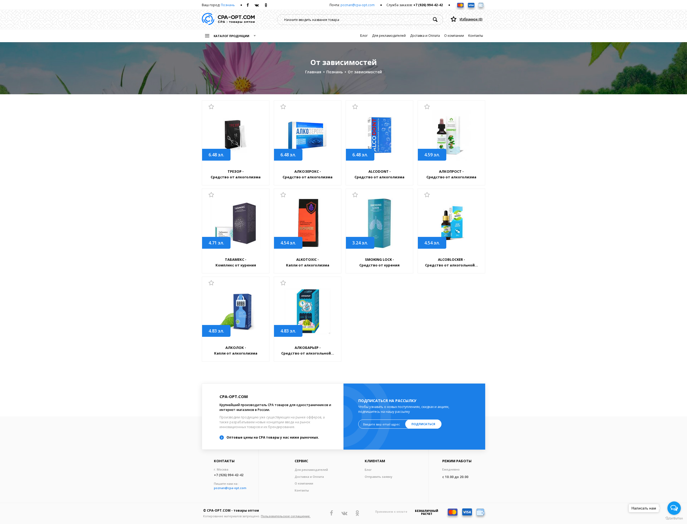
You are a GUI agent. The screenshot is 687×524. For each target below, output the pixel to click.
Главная (313, 71)
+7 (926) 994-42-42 (428, 5)
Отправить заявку (378, 477)
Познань (228, 5)
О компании (454, 35)
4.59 (432, 155)
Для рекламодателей (389, 35)
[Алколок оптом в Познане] (235, 311)
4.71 (216, 243)
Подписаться (423, 424)
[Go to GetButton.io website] (674, 518)
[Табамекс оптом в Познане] (235, 223)
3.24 (360, 243)
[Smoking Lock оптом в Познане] (379, 223)
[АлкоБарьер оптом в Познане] (307, 311)
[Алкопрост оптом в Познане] (451, 135)
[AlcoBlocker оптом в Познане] (451, 223)
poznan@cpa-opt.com (358, 5)
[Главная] (228, 19)
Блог (364, 35)
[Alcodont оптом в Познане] (379, 135)
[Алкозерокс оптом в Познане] (307, 135)
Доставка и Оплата (425, 35)
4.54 (288, 243)
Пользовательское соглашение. (285, 516)
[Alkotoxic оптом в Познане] (307, 223)
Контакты (475, 35)
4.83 (216, 331)
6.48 (216, 155)
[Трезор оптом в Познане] (235, 135)
